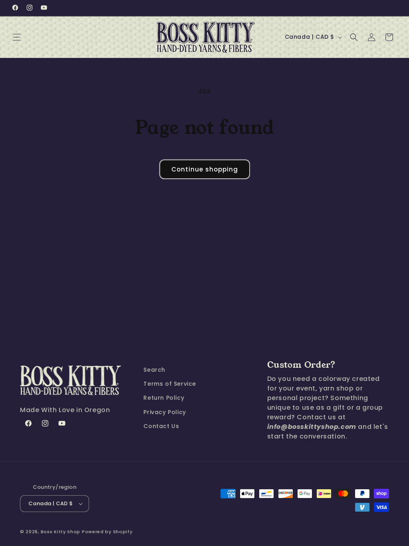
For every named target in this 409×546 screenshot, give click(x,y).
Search (154, 370)
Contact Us (161, 426)
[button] (17, 37)
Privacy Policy (164, 412)
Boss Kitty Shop (61, 531)
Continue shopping (204, 169)
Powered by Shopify (107, 531)
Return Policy (163, 398)
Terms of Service (169, 384)
